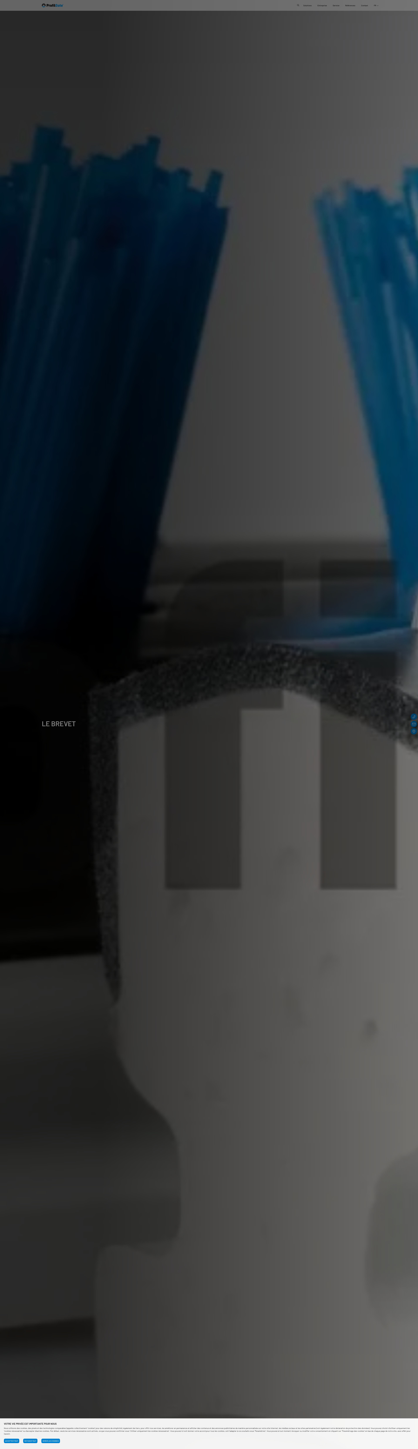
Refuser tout (30, 1441)
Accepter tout (11, 1441)
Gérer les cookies (51, 1441)
